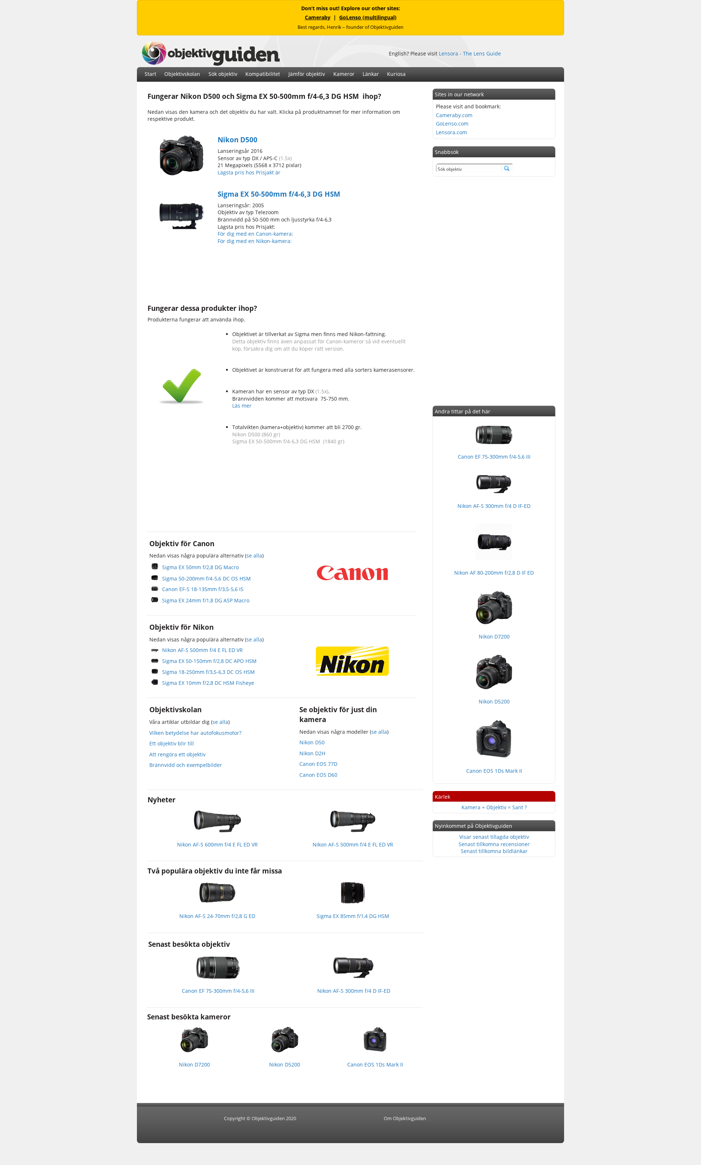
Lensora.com (451, 132)
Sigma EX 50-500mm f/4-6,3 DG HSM (279, 194)
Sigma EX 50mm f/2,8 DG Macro (200, 567)
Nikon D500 (237, 139)
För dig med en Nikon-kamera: (256, 241)
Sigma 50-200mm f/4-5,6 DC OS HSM (206, 578)
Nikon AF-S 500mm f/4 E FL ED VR (202, 650)
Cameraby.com (454, 115)
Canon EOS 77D (318, 763)
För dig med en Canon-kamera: (256, 233)
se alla (254, 555)
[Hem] (211, 63)
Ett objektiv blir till (171, 743)
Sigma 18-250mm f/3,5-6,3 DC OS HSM (208, 671)
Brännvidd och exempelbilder (185, 764)
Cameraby (317, 17)
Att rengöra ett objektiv (177, 754)
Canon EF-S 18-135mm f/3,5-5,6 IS (203, 589)
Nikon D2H (312, 753)
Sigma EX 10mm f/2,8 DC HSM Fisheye (208, 682)
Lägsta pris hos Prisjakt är (250, 172)
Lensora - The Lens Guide (470, 53)
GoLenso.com (452, 123)
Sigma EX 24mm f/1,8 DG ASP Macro (205, 600)
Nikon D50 (312, 742)
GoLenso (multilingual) (368, 17)
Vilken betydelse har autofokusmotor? (195, 732)
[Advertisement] (280, 273)
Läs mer (242, 405)
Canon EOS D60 (318, 774)
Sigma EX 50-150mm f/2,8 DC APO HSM (209, 660)
